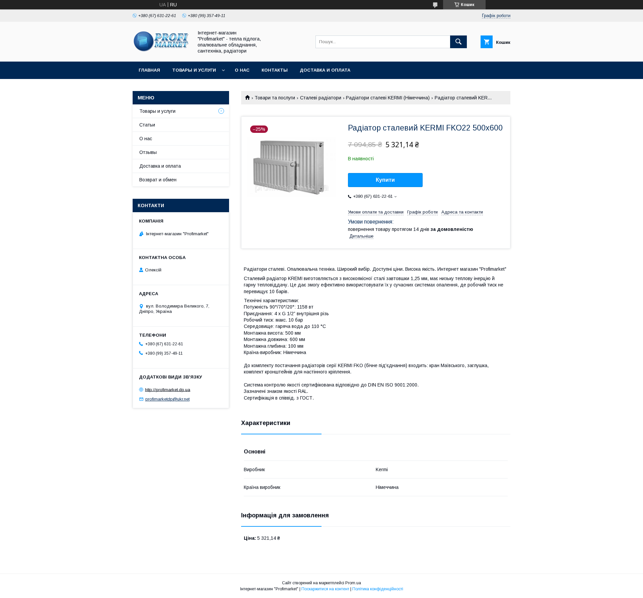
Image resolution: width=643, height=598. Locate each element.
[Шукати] (458, 41)
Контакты (275, 70)
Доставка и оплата (325, 70)
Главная (149, 70)
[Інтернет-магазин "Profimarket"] (161, 53)
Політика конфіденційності (377, 589)
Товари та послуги (275, 97)
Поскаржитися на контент (325, 589)
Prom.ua (353, 583)
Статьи (147, 124)
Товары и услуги (194, 70)
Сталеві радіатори (320, 97)
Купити (385, 180)
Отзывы (148, 152)
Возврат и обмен (157, 179)
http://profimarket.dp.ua (167, 389)
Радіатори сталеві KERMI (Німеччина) (388, 97)
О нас (242, 70)
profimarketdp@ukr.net (167, 399)
